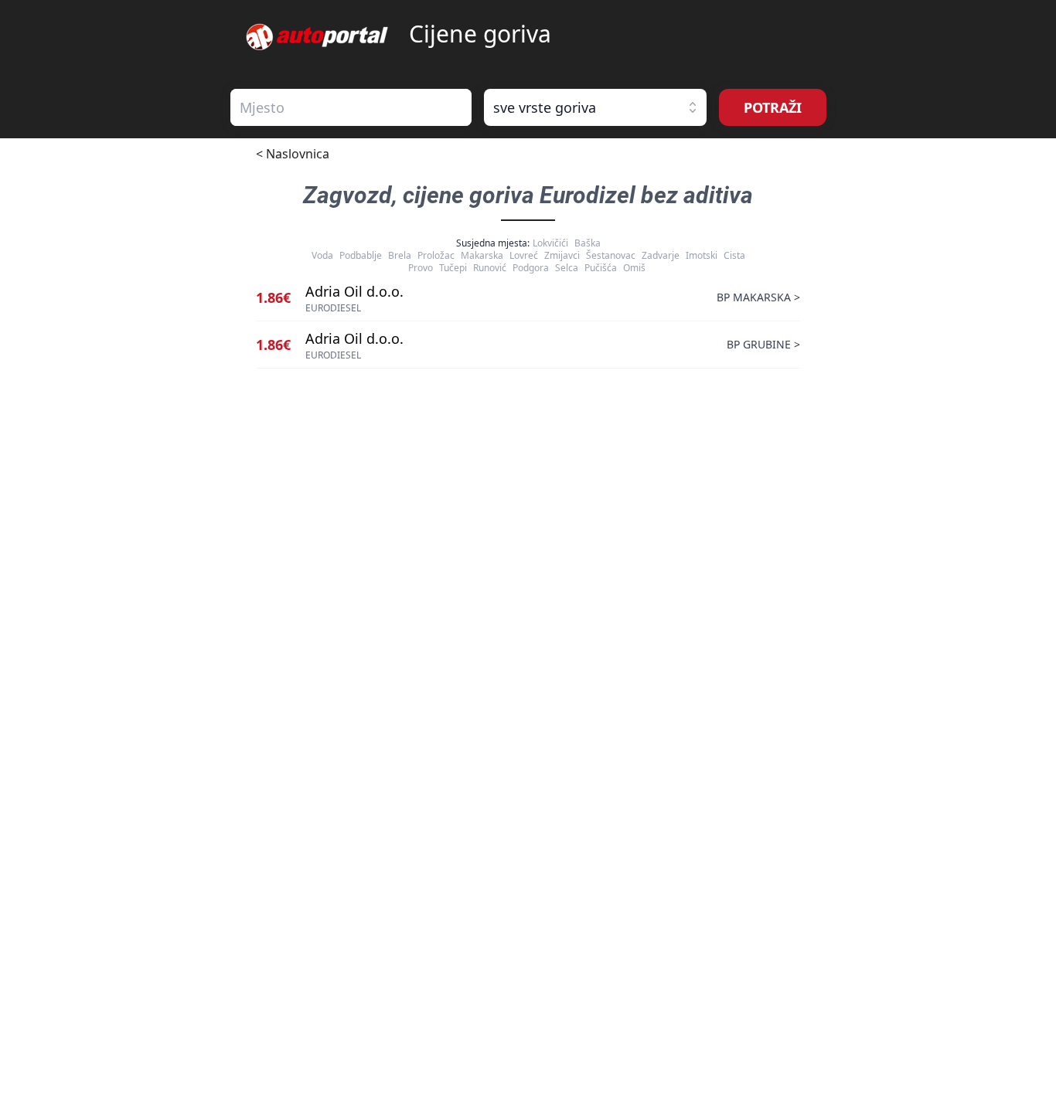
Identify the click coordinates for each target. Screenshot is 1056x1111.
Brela (399, 255)
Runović (489, 267)
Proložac (436, 255)
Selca (566, 267)
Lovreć (523, 255)
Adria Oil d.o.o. (354, 291)
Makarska (482, 255)
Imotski (701, 255)
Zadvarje (661, 255)
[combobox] (351, 107)
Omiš (634, 267)
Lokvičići (550, 243)
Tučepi (453, 267)
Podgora (531, 267)
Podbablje (360, 255)
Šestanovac (610, 255)
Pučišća (600, 267)
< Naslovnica (292, 153)
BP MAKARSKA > (758, 297)
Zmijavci (562, 255)
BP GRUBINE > (763, 344)
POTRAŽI (773, 107)
